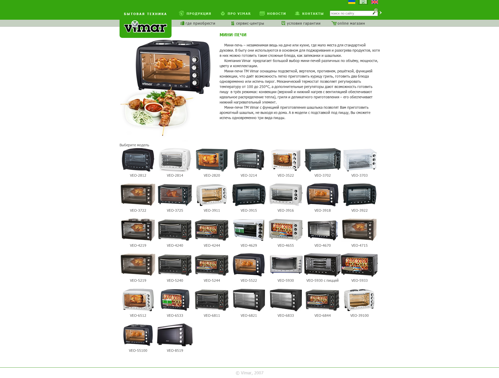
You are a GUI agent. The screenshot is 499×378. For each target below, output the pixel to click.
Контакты (313, 13)
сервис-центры (250, 23)
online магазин (351, 23)
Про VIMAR (239, 13)
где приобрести (200, 23)
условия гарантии (304, 23)
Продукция (199, 13)
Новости (276, 13)
